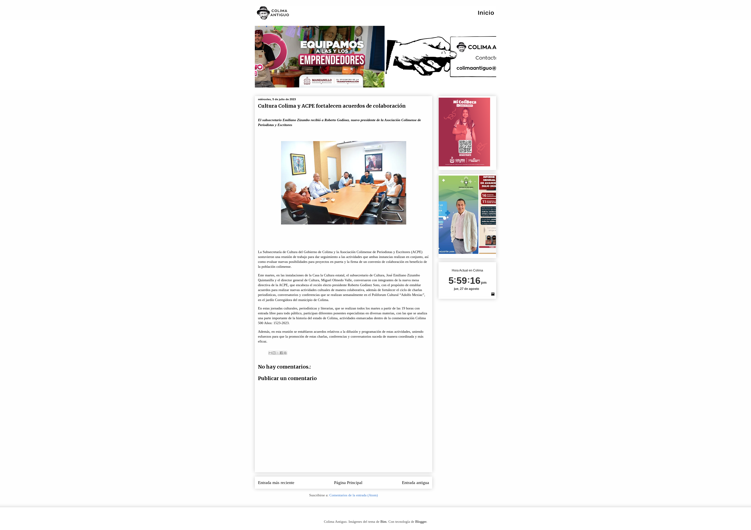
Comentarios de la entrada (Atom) (353, 495)
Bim (383, 522)
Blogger (420, 522)
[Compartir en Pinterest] (285, 353)
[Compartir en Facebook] (281, 353)
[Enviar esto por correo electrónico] (270, 353)
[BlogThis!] (274, 353)
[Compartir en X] (278, 353)
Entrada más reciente (276, 482)
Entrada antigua (415, 482)
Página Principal (348, 482)
